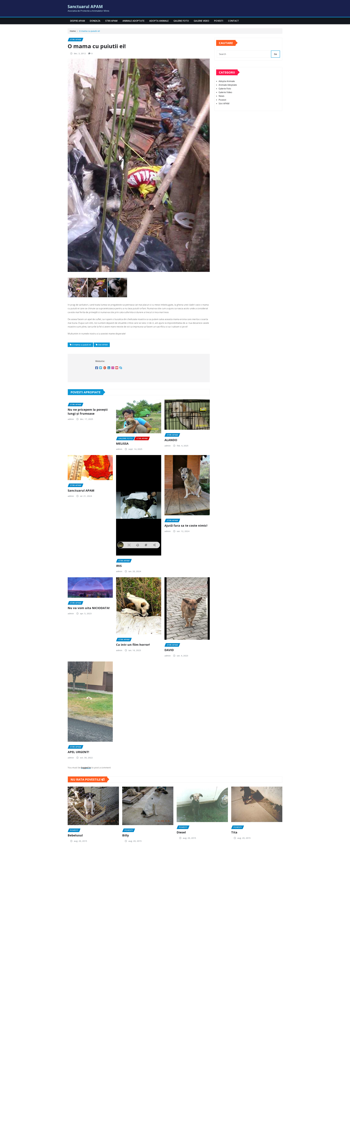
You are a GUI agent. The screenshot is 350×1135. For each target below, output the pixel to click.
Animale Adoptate (133, 20)
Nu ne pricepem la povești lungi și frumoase (88, 411)
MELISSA (122, 443)
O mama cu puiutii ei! (89, 31)
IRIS (119, 566)
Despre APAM (77, 20)
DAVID (169, 650)
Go (275, 54)
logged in (86, 767)
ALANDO (170, 440)
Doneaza (95, 20)
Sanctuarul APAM (85, 6)
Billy (125, 835)
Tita (234, 832)
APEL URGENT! (78, 752)
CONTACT (233, 20)
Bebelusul (75, 835)
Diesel (181, 832)
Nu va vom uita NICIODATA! (89, 608)
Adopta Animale (159, 20)
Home (73, 31)
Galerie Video (201, 20)
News (221, 95)
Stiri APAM (111, 20)
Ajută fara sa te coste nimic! (185, 525)
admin (71, 419)
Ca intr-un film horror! (133, 644)
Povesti (218, 20)
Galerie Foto (181, 20)
